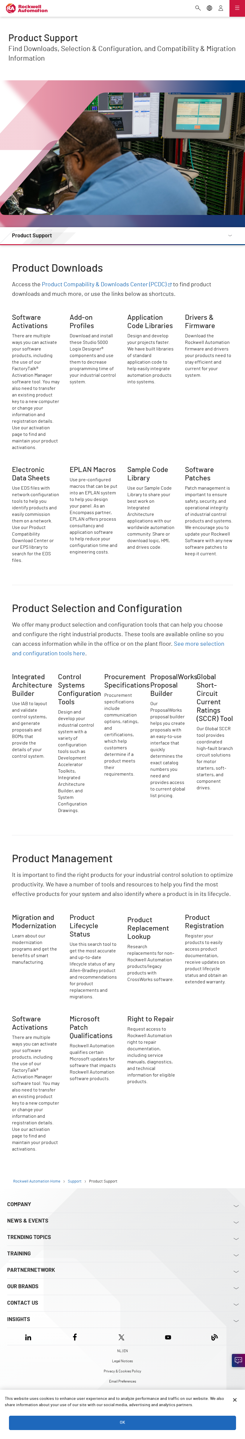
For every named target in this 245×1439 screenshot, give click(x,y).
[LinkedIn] (29, 1336)
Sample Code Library (148, 469)
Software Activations (34, 317)
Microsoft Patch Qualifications (86, 1022)
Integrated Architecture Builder (25, 683)
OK (122, 1422)
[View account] (220, 9)
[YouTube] (168, 1336)
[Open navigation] (237, 8)
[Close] (235, 1400)
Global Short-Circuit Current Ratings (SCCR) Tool (212, 687)
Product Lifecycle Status (88, 921)
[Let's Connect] (238, 1360)
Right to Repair (143, 1018)
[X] (121, 1336)
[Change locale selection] (209, 9)
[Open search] (198, 9)
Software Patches (203, 469)
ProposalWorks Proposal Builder (167, 680)
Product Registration (207, 917)
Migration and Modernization (27, 921)
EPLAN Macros (85, 469)
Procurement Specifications (119, 680)
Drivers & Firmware (205, 317)
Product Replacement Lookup (150, 921)
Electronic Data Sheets (36, 469)
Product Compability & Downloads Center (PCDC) (104, 285)
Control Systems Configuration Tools (75, 683)
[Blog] (214, 1336)
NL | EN (122, 1351)
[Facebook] (74, 1336)
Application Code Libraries (145, 321)
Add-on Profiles (86, 317)
